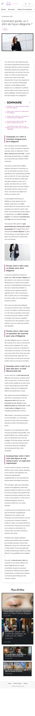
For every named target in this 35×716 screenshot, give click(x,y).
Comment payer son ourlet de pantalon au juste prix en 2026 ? (15, 633)
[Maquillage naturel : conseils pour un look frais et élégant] (17, 605)
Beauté (5, 609)
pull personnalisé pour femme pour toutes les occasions (17, 226)
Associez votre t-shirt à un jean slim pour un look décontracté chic (17, 122)
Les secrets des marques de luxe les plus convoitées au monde (16, 670)
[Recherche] (25, 4)
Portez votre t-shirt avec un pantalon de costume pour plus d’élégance (18, 117)
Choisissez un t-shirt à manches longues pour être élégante (18, 107)
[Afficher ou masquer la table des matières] (26, 102)
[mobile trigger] (3, 4)
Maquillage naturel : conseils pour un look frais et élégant (17, 612)
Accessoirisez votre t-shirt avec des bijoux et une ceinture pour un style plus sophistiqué (18, 127)
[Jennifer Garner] (12, 4)
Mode (5, 29)
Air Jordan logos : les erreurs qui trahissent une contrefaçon (15, 655)
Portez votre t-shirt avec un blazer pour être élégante (18, 112)
